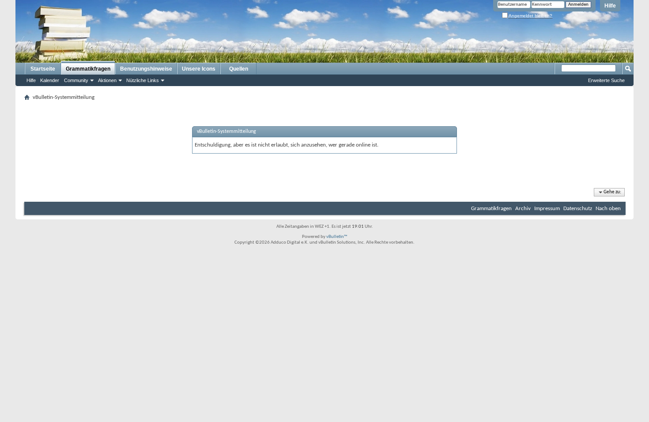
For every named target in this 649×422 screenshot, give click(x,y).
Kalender (49, 80)
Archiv (523, 208)
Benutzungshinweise (146, 69)
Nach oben (608, 208)
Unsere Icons (198, 69)
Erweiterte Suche (606, 80)
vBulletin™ (336, 236)
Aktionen (107, 80)
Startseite (42, 69)
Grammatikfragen (88, 69)
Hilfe (610, 6)
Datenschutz (577, 208)
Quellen (238, 69)
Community (76, 80)
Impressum (547, 208)
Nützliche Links (142, 80)
